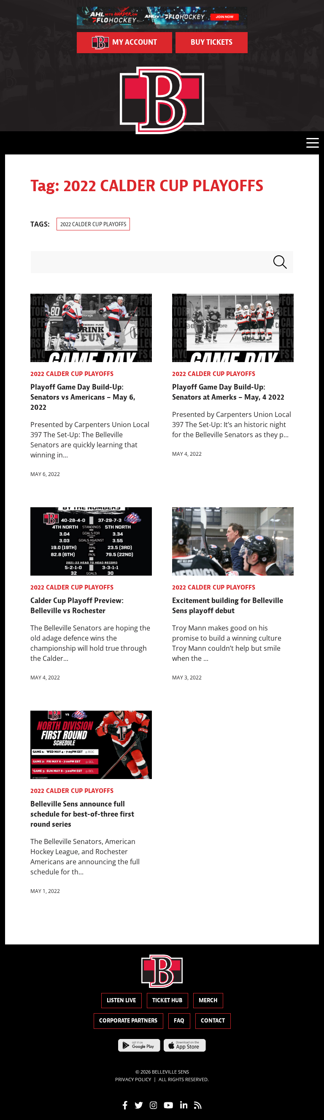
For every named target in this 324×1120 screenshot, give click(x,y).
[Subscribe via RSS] (198, 1104)
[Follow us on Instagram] (153, 1104)
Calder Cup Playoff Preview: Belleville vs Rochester (77, 606)
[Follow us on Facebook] (125, 1104)
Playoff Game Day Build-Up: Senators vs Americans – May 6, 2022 (82, 397)
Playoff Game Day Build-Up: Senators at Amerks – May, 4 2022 (228, 392)
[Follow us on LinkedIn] (184, 1104)
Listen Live (121, 1000)
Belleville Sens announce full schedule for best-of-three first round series (82, 814)
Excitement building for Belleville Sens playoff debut (227, 606)
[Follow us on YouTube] (168, 1104)
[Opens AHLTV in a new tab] (162, 17)
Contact (213, 1020)
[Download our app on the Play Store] (139, 1044)
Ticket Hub (167, 1000)
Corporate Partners (128, 1020)
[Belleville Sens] (162, 100)
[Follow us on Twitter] (139, 1104)
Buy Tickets (211, 42)
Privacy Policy (133, 1079)
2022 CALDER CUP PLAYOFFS (93, 224)
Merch (208, 1000)
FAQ (179, 1020)
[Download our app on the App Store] (185, 1044)
